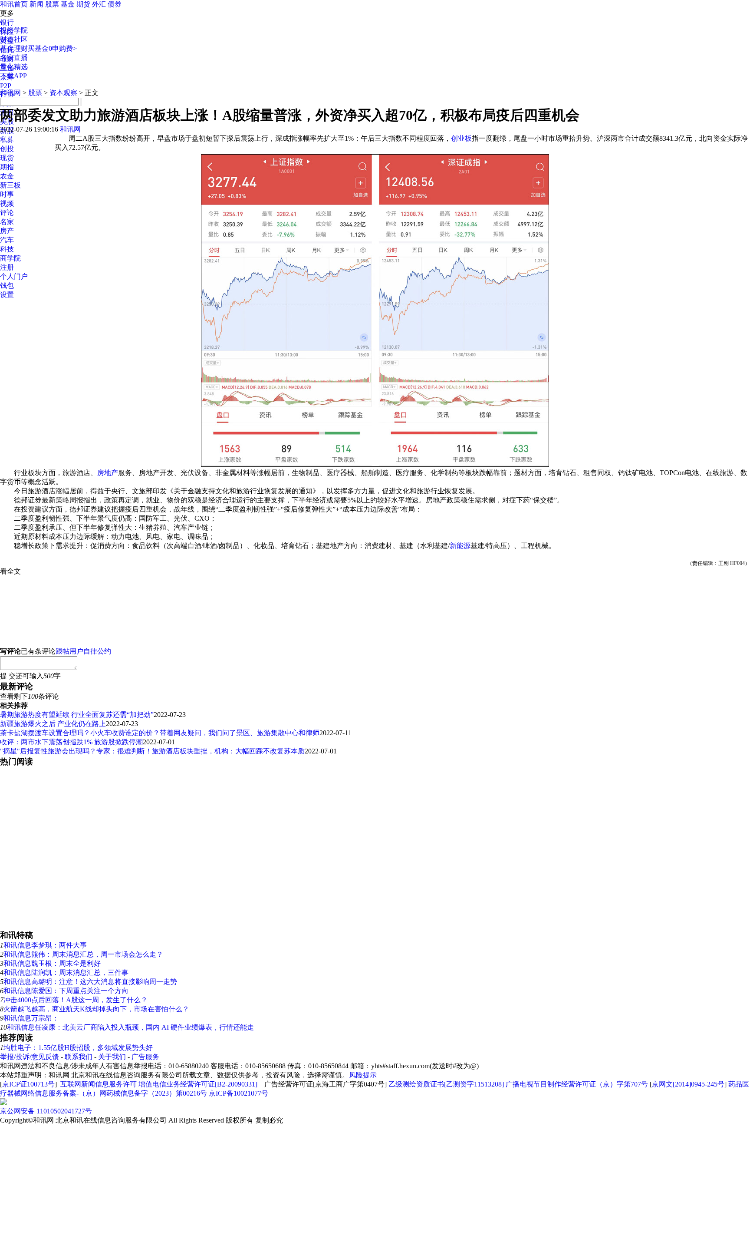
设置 (7, 294)
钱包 (7, 285)
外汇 (99, 4)
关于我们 (112, 1056)
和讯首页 (14, 4)
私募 (7, 139)
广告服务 (145, 1056)
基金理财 (14, 48)
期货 (83, 4)
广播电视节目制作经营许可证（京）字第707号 (577, 1084)
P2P (5, 85)
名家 (7, 221)
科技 (7, 249)
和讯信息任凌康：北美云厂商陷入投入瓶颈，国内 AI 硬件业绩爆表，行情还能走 (130, 1027)
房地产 (107, 472)
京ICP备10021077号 (238, 1093)
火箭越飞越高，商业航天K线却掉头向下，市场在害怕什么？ (96, 1009)
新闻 (36, 4)
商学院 (10, 258)
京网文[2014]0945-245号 (688, 1084)
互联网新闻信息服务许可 (98, 1084)
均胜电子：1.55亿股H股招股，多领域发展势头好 (78, 1047)
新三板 (10, 185)
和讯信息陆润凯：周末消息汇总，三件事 (65, 972)
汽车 (7, 240)
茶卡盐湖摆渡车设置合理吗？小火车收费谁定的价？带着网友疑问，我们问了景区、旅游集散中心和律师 (159, 732)
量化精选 (14, 66)
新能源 (460, 545)
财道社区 (14, 39)
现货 (7, 158)
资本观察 (63, 92)
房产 (7, 230)
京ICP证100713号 (28, 1084)
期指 (7, 167)
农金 (7, 176)
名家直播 (14, 57)
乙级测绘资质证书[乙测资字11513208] (446, 1084)
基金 (68, 4)
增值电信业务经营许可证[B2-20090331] (197, 1084)
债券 (115, 4)
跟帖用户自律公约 (83, 651)
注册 (7, 267)
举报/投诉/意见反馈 (29, 1056)
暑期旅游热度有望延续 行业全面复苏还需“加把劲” (77, 714)
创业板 (461, 138)
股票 (52, 4)
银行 (7, 22)
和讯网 (10, 92)
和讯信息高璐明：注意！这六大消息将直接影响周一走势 (90, 981)
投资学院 (14, 30)
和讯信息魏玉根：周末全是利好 (52, 963)
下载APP (13, 75)
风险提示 (363, 1075)
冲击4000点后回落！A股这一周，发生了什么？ (75, 1000)
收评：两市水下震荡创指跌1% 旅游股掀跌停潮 (71, 742)
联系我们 (78, 1056)
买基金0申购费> (52, 48)
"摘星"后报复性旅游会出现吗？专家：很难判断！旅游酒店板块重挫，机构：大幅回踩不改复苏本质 (152, 751)
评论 (7, 212)
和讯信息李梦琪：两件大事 (45, 945)
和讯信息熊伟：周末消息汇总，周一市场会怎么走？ (83, 954)
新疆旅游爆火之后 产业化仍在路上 (53, 723)
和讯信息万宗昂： (31, 1018)
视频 (7, 203)
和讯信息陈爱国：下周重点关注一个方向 (65, 990)
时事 (7, 194)
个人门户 (14, 276)
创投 (7, 148)
